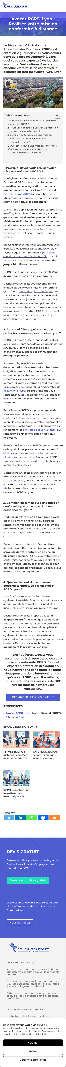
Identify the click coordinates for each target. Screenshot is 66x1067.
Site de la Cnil (15, 717)
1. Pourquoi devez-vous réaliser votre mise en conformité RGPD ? (32, 122)
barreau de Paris (13, 480)
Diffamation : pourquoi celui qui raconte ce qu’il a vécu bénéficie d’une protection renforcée (32, 996)
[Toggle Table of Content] (56, 116)
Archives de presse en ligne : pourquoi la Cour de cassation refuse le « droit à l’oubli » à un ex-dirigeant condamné (33, 984)
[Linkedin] (20, 817)
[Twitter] (9, 817)
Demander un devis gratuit (28, 880)
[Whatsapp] (31, 817)
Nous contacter (20, 922)
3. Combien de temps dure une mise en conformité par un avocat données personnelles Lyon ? (30, 138)
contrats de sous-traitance (39, 429)
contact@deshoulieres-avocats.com (29, 1016)
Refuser (33, 1051)
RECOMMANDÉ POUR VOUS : (28, 152)
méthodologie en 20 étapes (36, 291)
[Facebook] (43, 817)
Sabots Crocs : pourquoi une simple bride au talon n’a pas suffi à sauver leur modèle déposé (33, 972)
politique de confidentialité (33, 1034)
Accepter (33, 1042)
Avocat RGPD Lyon (18, 713)
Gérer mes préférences (33, 1059)
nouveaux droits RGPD (17, 194)
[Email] (54, 817)
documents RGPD (14, 390)
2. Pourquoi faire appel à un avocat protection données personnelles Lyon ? (33, 129)
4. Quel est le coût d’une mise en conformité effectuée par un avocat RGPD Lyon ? (32, 147)
